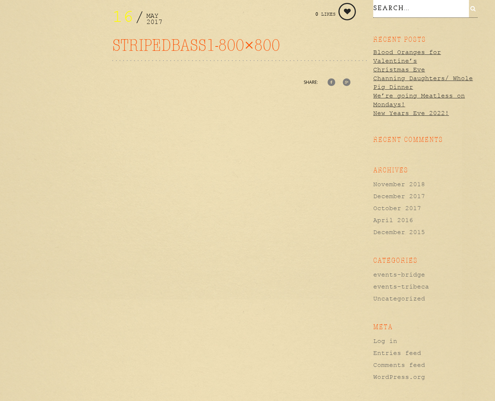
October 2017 (397, 208)
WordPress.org (399, 377)
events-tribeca (401, 286)
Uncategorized (399, 298)
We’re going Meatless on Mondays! (419, 100)
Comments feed (399, 365)
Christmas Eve (399, 69)
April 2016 (393, 220)
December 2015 (399, 232)
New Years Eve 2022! (411, 113)
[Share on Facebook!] (331, 82)
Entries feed (397, 353)
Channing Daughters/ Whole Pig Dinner (423, 83)
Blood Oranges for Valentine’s (407, 57)
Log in (385, 341)
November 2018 (399, 184)
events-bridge (399, 274)
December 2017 (399, 196)
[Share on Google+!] (346, 82)
